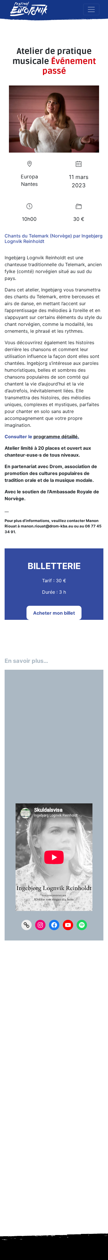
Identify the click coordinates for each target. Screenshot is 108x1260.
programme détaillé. (56, 436)
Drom (56, 466)
